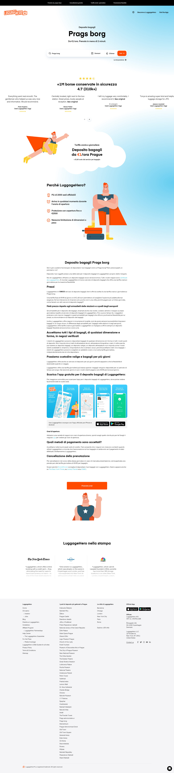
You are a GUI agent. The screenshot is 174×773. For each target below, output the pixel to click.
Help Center (27, 633)
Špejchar (62, 701)
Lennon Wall (64, 684)
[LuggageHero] (15, 14)
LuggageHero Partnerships (34, 631)
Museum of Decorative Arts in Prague (72, 647)
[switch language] (133, 12)
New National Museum (67, 653)
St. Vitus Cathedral (66, 687)
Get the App (163, 12)
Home (25, 608)
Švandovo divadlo (65, 619)
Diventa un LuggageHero (31, 622)
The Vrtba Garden (65, 656)
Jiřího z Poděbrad (65, 622)
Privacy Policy (27, 647)
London (99, 614)
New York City (102, 616)
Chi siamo (26, 611)
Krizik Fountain (64, 645)
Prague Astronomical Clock (69, 727)
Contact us (130, 642)
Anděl (61, 713)
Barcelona (100, 608)
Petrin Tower (64, 676)
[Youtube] (147, 642)
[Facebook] (138, 642)
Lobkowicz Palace (66, 664)
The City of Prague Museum (69, 650)
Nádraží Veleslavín (65, 707)
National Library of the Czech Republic (72, 628)
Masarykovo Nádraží (66, 755)
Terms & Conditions (29, 650)
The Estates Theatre (66, 659)
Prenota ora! (87, 485)
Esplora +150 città (103, 628)
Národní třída (64, 710)
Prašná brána (64, 681)
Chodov (62, 693)
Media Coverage (30, 642)
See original (72, 101)
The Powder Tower (66, 715)
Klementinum (64, 724)
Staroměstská (64, 744)
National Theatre (65, 670)
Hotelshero (26, 625)
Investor (27, 614)
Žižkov (62, 614)
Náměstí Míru (64, 611)
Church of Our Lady (66, 642)
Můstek (62, 749)
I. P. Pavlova (63, 698)
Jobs (26, 616)
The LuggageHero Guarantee (34, 636)
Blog (24, 619)
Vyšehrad (63, 679)
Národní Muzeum (65, 696)
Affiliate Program (28, 628)
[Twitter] (141, 642)
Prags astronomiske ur (67, 718)
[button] (169, 768)
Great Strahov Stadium (67, 662)
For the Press (27, 639)
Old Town (63, 729)
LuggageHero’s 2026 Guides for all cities (36, 645)
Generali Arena (64, 735)
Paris (98, 619)
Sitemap (25, 653)
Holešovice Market (66, 673)
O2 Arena (63, 741)
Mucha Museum (65, 667)
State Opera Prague (66, 633)
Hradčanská (64, 704)
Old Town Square (65, 732)
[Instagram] (144, 642)
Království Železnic (66, 608)
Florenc (62, 746)
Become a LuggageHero (146, 12)
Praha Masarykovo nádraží (68, 625)
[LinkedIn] (150, 642)
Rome (99, 622)
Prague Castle (64, 616)
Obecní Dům (64, 636)
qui (54, 437)
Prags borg (63, 721)
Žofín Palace (64, 631)
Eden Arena (63, 738)
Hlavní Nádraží (64, 758)
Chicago (100, 611)
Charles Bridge (64, 690)
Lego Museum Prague (67, 639)
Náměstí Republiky (66, 752)
